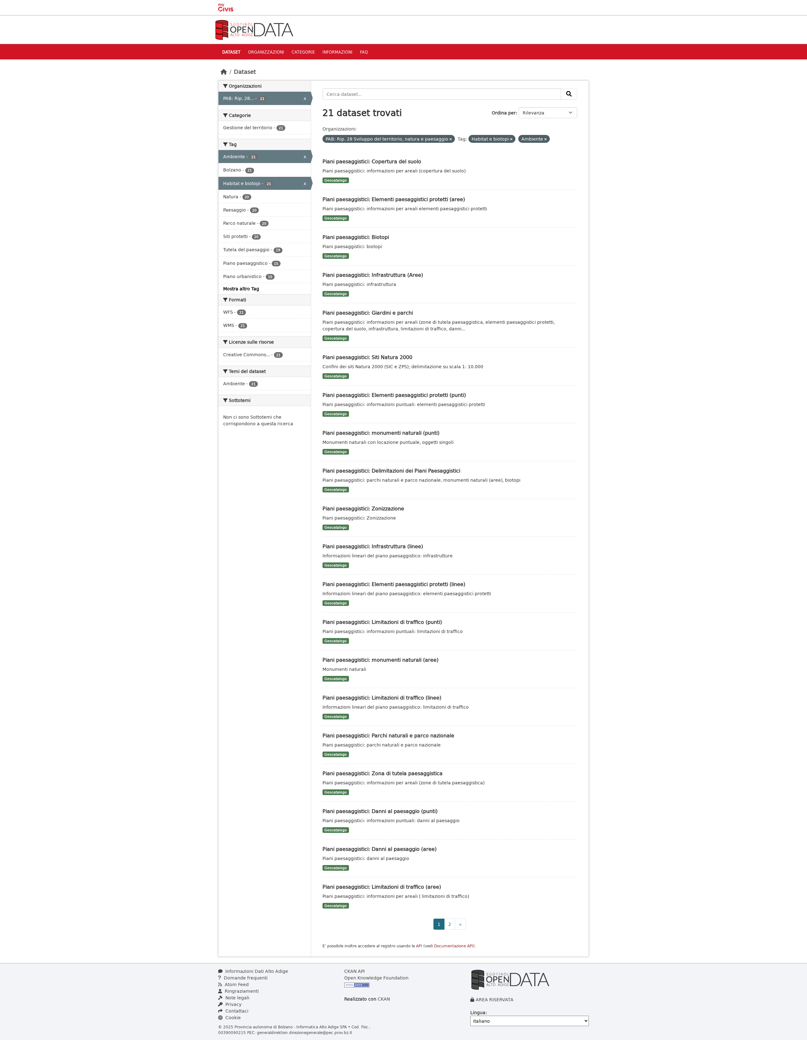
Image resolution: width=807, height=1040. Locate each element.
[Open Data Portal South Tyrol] (254, 29)
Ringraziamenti (241, 991)
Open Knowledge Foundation (376, 977)
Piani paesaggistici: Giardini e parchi (367, 313)
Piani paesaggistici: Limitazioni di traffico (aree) (381, 887)
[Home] (224, 71)
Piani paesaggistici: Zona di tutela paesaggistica (382, 773)
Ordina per (504, 112)
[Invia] (569, 94)
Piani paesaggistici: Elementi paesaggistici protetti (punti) (394, 395)
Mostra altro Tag (241, 288)
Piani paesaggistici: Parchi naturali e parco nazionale (388, 735)
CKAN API (354, 971)
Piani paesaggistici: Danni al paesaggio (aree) (379, 849)
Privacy (232, 1004)
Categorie (303, 52)
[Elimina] (451, 139)
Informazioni (337, 52)
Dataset (231, 52)
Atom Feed (236, 984)
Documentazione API (453, 946)
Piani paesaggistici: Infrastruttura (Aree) (372, 275)
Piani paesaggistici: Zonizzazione (363, 508)
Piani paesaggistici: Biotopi (355, 237)
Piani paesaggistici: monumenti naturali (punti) (380, 433)
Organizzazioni (266, 52)
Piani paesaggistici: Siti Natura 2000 (367, 357)
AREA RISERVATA (495, 999)
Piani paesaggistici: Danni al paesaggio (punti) (380, 811)
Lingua (477, 1012)
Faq (364, 52)
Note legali (236, 997)
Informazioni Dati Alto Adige (256, 971)
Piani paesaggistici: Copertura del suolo (371, 161)
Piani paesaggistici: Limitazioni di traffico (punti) (382, 622)
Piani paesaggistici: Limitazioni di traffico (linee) (381, 697)
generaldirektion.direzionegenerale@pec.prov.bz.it (304, 1032)
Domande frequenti (245, 977)
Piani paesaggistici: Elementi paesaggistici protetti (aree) (393, 199)
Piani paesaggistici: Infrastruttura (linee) (372, 546)
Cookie (232, 1017)
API (419, 946)
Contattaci (236, 1011)
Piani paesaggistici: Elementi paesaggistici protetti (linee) (393, 584)
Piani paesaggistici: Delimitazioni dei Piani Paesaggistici (391, 470)
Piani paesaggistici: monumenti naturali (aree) (380, 660)
